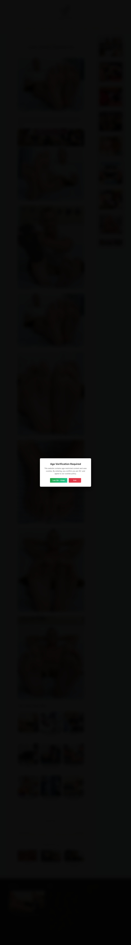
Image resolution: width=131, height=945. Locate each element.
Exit (74, 480)
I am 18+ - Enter (59, 480)
